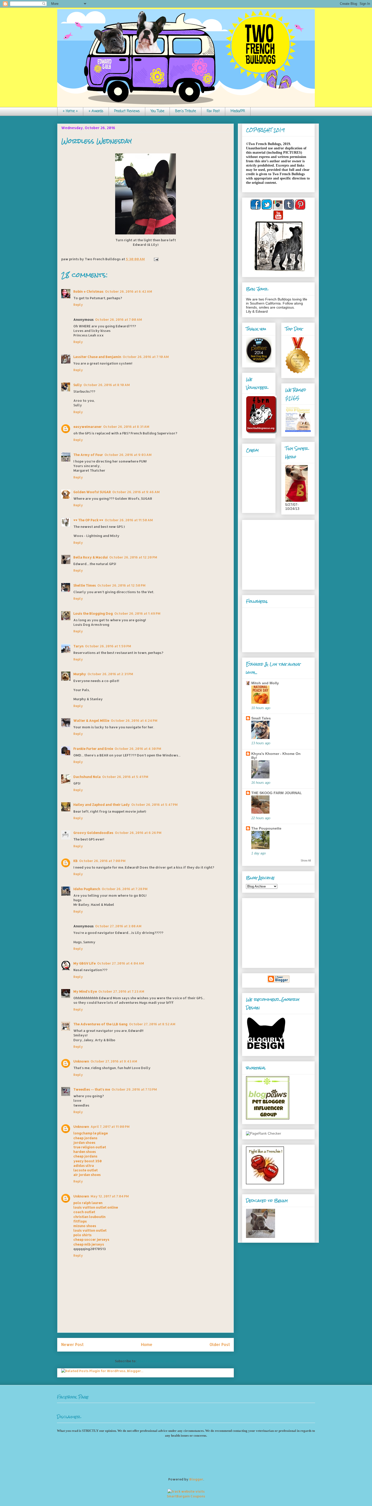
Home (146, 1344)
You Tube (157, 111)
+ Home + (70, 111)
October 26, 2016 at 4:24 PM (134, 720)
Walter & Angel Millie (91, 720)
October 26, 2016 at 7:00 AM (118, 319)
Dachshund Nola (87, 777)
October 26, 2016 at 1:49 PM (137, 613)
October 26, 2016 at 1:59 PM (108, 646)
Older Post (220, 1344)
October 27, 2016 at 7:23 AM (121, 991)
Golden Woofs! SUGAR (92, 492)
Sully (77, 385)
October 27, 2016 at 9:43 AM (114, 1061)
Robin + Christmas (88, 291)
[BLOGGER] (278, 982)
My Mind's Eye (85, 991)
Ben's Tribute (185, 111)
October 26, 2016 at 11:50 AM (129, 520)
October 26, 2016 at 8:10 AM (107, 385)
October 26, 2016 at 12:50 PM (121, 585)
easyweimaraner (87, 427)
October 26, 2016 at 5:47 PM (154, 804)
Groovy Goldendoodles (93, 833)
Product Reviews (127, 111)
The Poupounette (266, 828)
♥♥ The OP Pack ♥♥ (88, 520)
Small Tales (261, 718)
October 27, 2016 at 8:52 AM (152, 1024)
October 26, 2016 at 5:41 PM (125, 777)
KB (75, 861)
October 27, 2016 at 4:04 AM (120, 963)
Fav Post (213, 111)
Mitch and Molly (265, 683)
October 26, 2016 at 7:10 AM (146, 357)
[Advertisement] (277, 553)
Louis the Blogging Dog (93, 613)
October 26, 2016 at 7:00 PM (102, 861)
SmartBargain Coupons (186, 1496)
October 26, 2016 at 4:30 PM (138, 749)
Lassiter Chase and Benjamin (97, 357)
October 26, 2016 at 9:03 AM (128, 455)
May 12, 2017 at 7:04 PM (110, 1196)
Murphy (79, 674)
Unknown (81, 1061)
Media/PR (238, 111)
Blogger (196, 1479)
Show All (306, 860)
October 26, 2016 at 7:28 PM (125, 889)
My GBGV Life (84, 963)
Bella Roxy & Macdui (90, 557)
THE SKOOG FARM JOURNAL (276, 793)
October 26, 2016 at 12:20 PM (133, 557)
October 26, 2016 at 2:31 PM (110, 674)
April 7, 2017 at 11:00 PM (110, 1127)
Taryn (78, 646)
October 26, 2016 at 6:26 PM (138, 833)
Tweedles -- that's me (91, 1089)
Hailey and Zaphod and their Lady (101, 804)
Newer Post (72, 1344)
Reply (78, 305)
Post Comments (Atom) (156, 1361)
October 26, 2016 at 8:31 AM (126, 427)
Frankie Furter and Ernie (93, 749)
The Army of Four (88, 455)
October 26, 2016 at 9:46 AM (136, 492)
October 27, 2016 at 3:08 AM (118, 926)
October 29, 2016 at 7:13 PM (134, 1089)
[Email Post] (155, 259)
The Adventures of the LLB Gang (100, 1024)
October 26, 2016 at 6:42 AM (128, 291)
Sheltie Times (84, 585)
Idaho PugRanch (86, 889)
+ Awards (96, 111)
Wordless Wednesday (96, 141)
